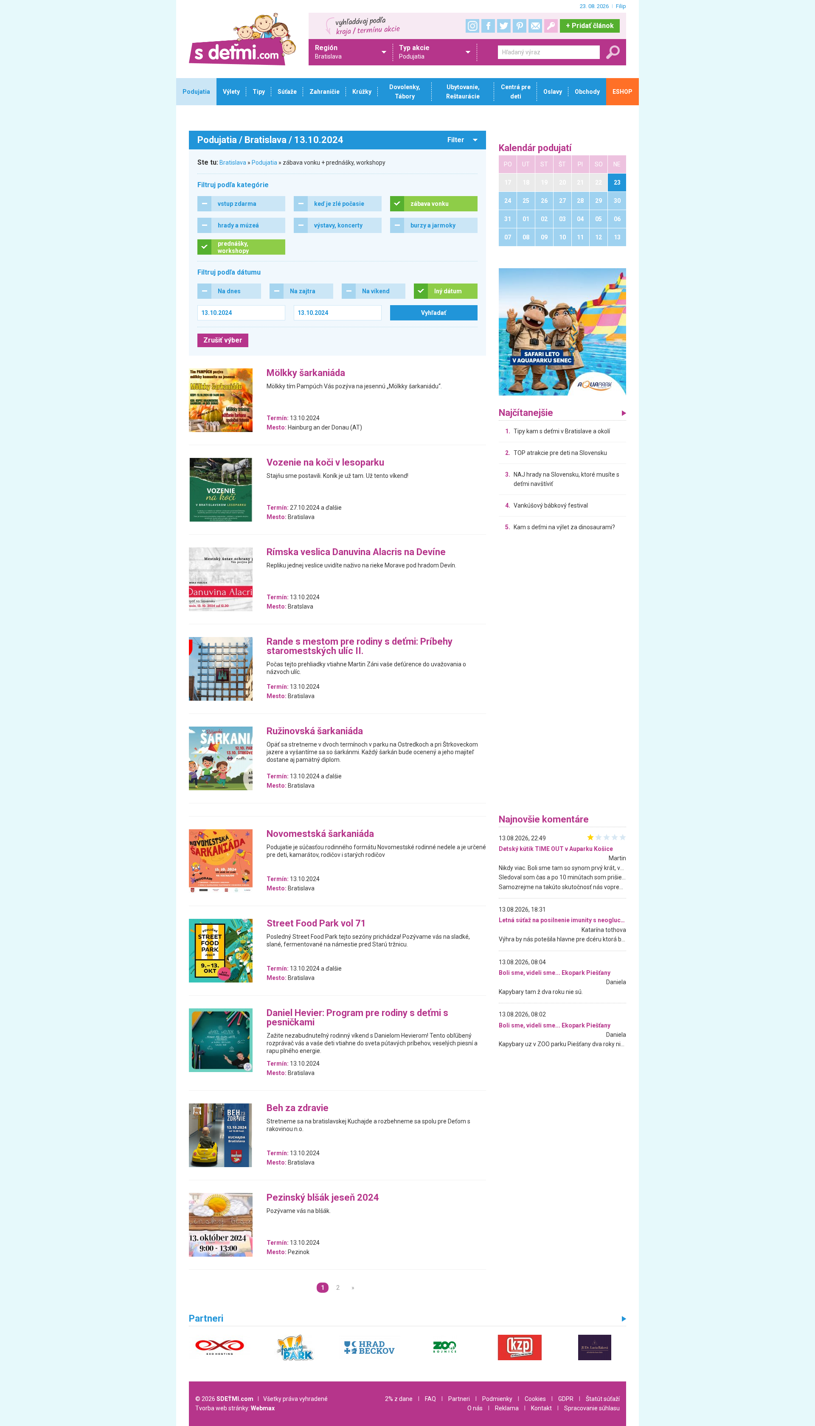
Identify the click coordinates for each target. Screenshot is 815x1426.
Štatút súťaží (603, 1398)
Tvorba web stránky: (235, 1408)
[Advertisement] (562, 674)
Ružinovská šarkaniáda (315, 731)
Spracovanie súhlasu (592, 1408)
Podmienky (497, 1398)
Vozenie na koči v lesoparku (325, 463)
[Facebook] (488, 26)
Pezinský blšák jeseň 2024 (323, 1198)
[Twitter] (504, 26)
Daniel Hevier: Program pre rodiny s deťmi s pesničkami (357, 1017)
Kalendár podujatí (535, 148)
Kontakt (541, 1408)
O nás (475, 1408)
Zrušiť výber (222, 340)
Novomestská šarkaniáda (320, 834)
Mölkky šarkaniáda (306, 373)
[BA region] (562, 331)
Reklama (507, 1408)
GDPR (565, 1398)
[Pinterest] (519, 26)
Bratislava (232, 162)
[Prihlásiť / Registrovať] (551, 26)
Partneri (459, 1398)
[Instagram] (472, 26)
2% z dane (399, 1398)
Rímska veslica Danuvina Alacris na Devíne (356, 552)
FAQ (430, 1398)
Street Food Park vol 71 (316, 924)
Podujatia (264, 162)
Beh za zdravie (298, 1108)
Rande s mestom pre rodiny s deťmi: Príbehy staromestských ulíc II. (359, 646)
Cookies (535, 1398)
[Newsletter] (535, 26)
